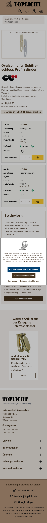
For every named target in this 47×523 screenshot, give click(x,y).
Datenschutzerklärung (29, 281)
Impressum (13, 281)
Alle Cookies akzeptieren (24, 276)
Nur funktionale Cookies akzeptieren (23, 269)
